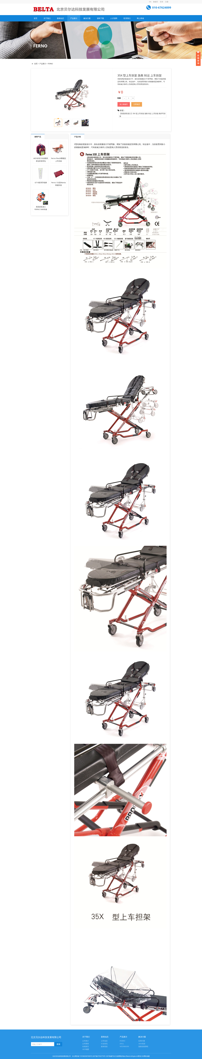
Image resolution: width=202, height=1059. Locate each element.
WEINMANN (124, 1046)
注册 (166, 2)
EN (150, 2)
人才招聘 (113, 18)
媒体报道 (104, 1046)
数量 (119, 98)
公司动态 (104, 1041)
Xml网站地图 (146, 1056)
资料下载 (100, 18)
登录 (161, 2)
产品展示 (73, 18)
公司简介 (85, 1041)
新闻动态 (60, 18)
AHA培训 (141, 1044)
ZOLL (122, 1044)
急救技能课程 (143, 1046)
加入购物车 (124, 104)
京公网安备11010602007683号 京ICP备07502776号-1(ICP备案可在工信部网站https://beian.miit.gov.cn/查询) (106, 1056)
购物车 (155, 2)
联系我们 (127, 18)
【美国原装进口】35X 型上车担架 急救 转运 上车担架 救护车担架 (142, 114)
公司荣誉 (85, 1044)
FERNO (50, 64)
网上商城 (140, 18)
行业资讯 (104, 1044)
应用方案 (141, 1041)
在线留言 (85, 1046)
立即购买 (136, 104)
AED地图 (85, 1049)
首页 (35, 18)
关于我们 (47, 18)
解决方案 (87, 18)
